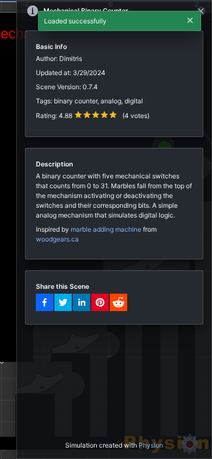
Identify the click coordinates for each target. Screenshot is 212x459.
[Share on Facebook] (44, 302)
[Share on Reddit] (118, 302)
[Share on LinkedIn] (81, 302)
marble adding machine (106, 229)
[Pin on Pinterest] (100, 302)
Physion (151, 445)
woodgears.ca (57, 239)
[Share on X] (63, 302)
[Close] (201, 10)
